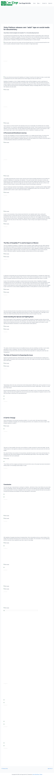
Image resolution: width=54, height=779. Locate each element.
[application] (39, 3)
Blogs (38, 3)
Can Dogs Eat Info (25, 3)
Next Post (50, 768)
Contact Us (44, 3)
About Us (50, 3)
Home (34, 3)
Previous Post (4, 768)
